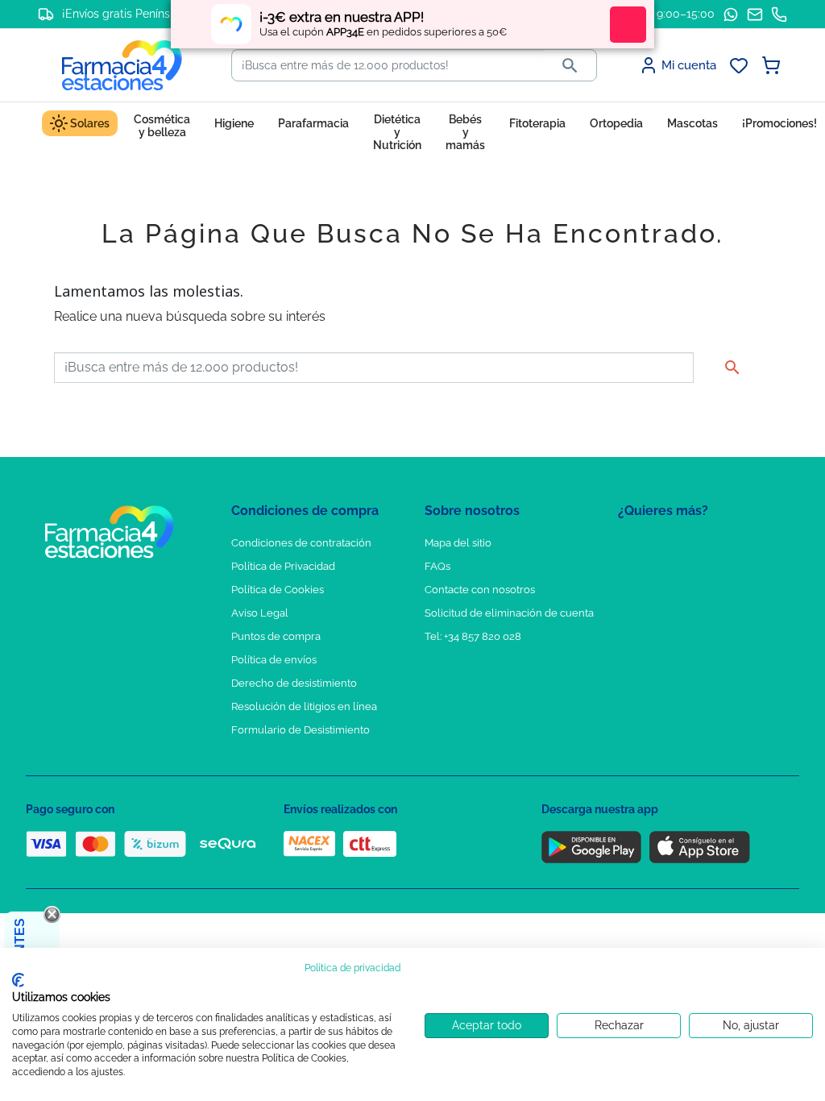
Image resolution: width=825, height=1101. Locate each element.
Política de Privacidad (283, 566)
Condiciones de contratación (301, 543)
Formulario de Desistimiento (300, 730)
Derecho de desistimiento (294, 683)
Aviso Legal (259, 613)
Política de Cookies (277, 590)
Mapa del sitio (458, 543)
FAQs (437, 566)
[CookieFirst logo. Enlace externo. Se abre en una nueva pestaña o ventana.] (18, 980)
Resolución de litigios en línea (304, 706)
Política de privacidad (352, 968)
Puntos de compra (276, 636)
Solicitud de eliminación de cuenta (509, 613)
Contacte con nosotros (480, 590)
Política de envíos (274, 660)
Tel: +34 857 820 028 (473, 636)
